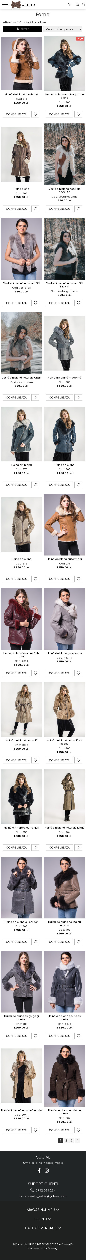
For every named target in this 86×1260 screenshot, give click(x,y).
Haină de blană (65, 465)
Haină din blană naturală (22, 740)
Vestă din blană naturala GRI (21, 283)
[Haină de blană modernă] (21, 63)
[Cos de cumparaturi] (83, 4)
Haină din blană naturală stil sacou (65, 742)
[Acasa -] (23, 4)
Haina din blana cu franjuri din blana (64, 96)
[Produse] (5, 4)
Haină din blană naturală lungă (65, 828)
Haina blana (21, 189)
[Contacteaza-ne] (70, 4)
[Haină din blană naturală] (21, 709)
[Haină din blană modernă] (64, 343)
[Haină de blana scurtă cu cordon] (64, 1076)
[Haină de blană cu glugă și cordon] (21, 982)
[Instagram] (46, 1170)
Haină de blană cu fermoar (64, 559)
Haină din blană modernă (64, 378)
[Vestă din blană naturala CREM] (21, 343)
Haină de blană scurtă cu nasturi (64, 923)
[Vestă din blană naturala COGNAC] (64, 154)
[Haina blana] (21, 154)
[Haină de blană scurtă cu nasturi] (64, 887)
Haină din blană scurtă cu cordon (64, 1018)
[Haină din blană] (21, 434)
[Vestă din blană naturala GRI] (21, 249)
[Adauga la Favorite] (35, 114)
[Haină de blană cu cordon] (21, 887)
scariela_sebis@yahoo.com (45, 1196)
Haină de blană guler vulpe (64, 653)
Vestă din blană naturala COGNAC (65, 190)
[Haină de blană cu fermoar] (64, 525)
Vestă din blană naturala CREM (21, 378)
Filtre (24, 29)
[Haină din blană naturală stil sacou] (64, 709)
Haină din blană (21, 465)
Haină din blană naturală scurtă (21, 1110)
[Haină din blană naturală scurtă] (21, 1075)
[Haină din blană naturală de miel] (21, 619)
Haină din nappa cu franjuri (21, 828)
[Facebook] (39, 1170)
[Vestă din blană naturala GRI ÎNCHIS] (64, 249)
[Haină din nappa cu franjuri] (21, 796)
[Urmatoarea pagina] (77, 1140)
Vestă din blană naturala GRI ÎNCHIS (64, 285)
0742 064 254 (45, 1190)
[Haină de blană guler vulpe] (64, 619)
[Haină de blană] (64, 434)
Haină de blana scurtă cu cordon (64, 1112)
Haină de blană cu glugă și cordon (21, 1018)
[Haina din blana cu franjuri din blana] (64, 63)
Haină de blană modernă (21, 94)
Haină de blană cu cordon (22, 922)
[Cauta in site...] (77, 4)
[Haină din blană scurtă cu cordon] (64, 982)
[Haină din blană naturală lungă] (64, 796)
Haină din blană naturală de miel (21, 655)
